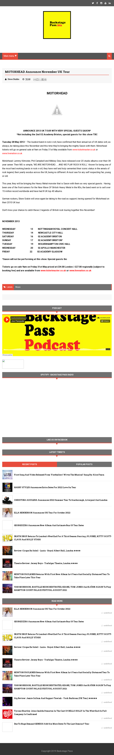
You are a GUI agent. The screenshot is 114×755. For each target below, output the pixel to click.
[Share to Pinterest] (45, 79)
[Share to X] (40, 79)
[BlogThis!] (37, 79)
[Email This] (34, 79)
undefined (108, 613)
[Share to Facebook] (42, 79)
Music (18, 287)
